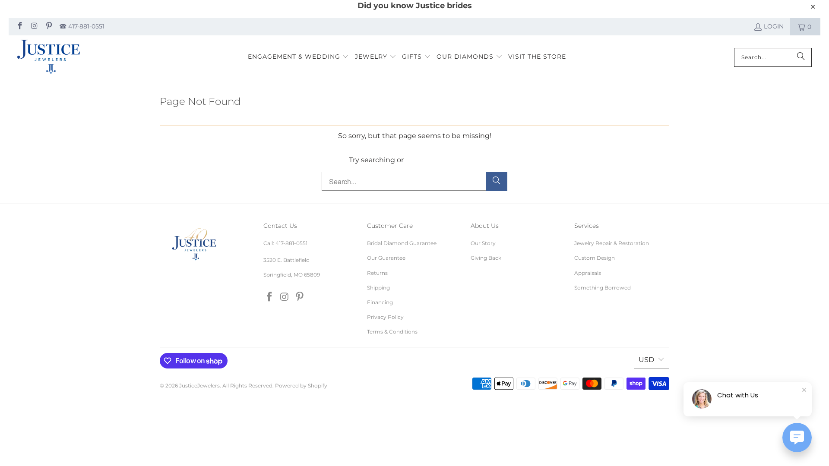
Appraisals (587, 273)
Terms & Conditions (392, 331)
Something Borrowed (602, 287)
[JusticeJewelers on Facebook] (19, 27)
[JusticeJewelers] (48, 57)
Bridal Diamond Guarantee (402, 243)
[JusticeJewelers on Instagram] (34, 27)
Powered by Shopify (301, 385)
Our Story (483, 243)
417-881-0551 (291, 243)
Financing (380, 302)
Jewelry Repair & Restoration (611, 243)
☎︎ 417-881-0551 (81, 26)
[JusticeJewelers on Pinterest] (48, 27)
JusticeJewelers (199, 385)
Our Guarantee (386, 258)
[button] (298, 57)
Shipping (378, 287)
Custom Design (594, 258)
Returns (377, 273)
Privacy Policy (385, 317)
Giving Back (486, 258)
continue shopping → (443, 160)
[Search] (801, 57)
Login (774, 26)
